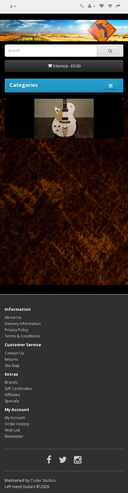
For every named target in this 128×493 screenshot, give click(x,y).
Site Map (12, 365)
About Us (13, 317)
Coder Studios (43, 480)
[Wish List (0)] (101, 6)
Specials (12, 401)
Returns (11, 359)
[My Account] (91, 6)
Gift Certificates (18, 388)
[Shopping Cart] (110, 6)
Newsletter (14, 436)
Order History (17, 424)
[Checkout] (118, 6)
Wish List (12, 430)
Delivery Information (23, 323)
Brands (11, 382)
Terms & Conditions (22, 336)
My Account (15, 417)
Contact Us (14, 353)
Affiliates (12, 394)
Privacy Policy (16, 329)
